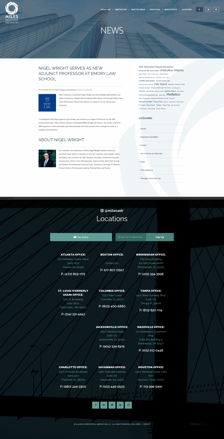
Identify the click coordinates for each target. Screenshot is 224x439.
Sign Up (160, 237)
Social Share (87, 90)
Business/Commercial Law (147, 77)
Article (143, 128)
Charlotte (158, 77)
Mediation (105, 9)
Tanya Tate (166, 105)
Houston (142, 91)
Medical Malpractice (144, 99)
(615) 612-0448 (152, 350)
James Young (159, 91)
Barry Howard (143, 74)
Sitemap (146, 424)
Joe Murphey (180, 91)
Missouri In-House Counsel (159, 98)
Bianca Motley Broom (153, 74)
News (80, 90)
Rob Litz (165, 102)
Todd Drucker (143, 109)
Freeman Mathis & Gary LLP (85, 122)
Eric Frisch (168, 88)
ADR (141, 67)
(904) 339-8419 (114, 346)
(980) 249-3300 (75, 387)
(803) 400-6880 (113, 306)
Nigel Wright (94, 150)
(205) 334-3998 (153, 274)
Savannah (172, 102)
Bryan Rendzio (164, 74)
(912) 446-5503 (113, 387)
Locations (187, 9)
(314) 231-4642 (75, 314)
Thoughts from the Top (150, 178)
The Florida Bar (175, 105)
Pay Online (83, 237)
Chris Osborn (166, 77)
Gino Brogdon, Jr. (176, 88)
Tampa (158, 105)
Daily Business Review (146, 84)
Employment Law (157, 87)
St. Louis (142, 105)
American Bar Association (149, 70)
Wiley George (151, 109)
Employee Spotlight (144, 88)
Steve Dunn (150, 105)
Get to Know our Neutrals (151, 153)
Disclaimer (136, 424)
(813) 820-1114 (152, 310)
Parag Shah (157, 101)
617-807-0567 (114, 270)
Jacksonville (150, 91)
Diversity (171, 84)
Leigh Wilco (162, 95)
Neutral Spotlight (145, 101)
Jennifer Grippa (170, 91)
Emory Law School (108, 94)
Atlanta (179, 70)
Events (143, 145)
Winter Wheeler (160, 109)
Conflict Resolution (147, 80)
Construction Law (163, 80)
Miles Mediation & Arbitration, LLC (95, 424)
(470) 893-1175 (75, 274)
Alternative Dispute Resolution (158, 67)
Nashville (172, 99)
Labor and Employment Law (148, 95)
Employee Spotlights (149, 137)
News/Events (170, 9)
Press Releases (146, 170)
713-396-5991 (152, 387)
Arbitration (121, 9)
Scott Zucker (180, 102)
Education (155, 9)
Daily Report (160, 84)
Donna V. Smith (180, 84)
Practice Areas (138, 9)
